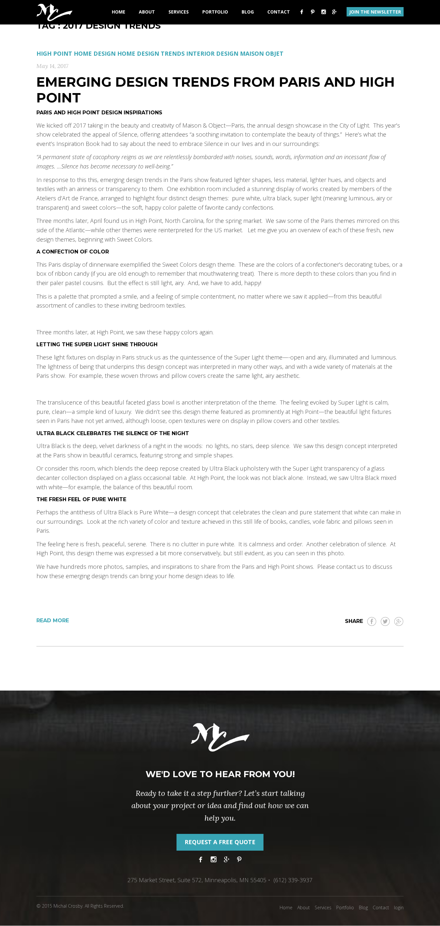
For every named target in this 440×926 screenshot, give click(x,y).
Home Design (95, 53)
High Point (54, 53)
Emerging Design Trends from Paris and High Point (215, 90)
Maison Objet (261, 53)
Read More (52, 620)
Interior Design (212, 53)
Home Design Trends (151, 53)
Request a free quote (220, 842)
